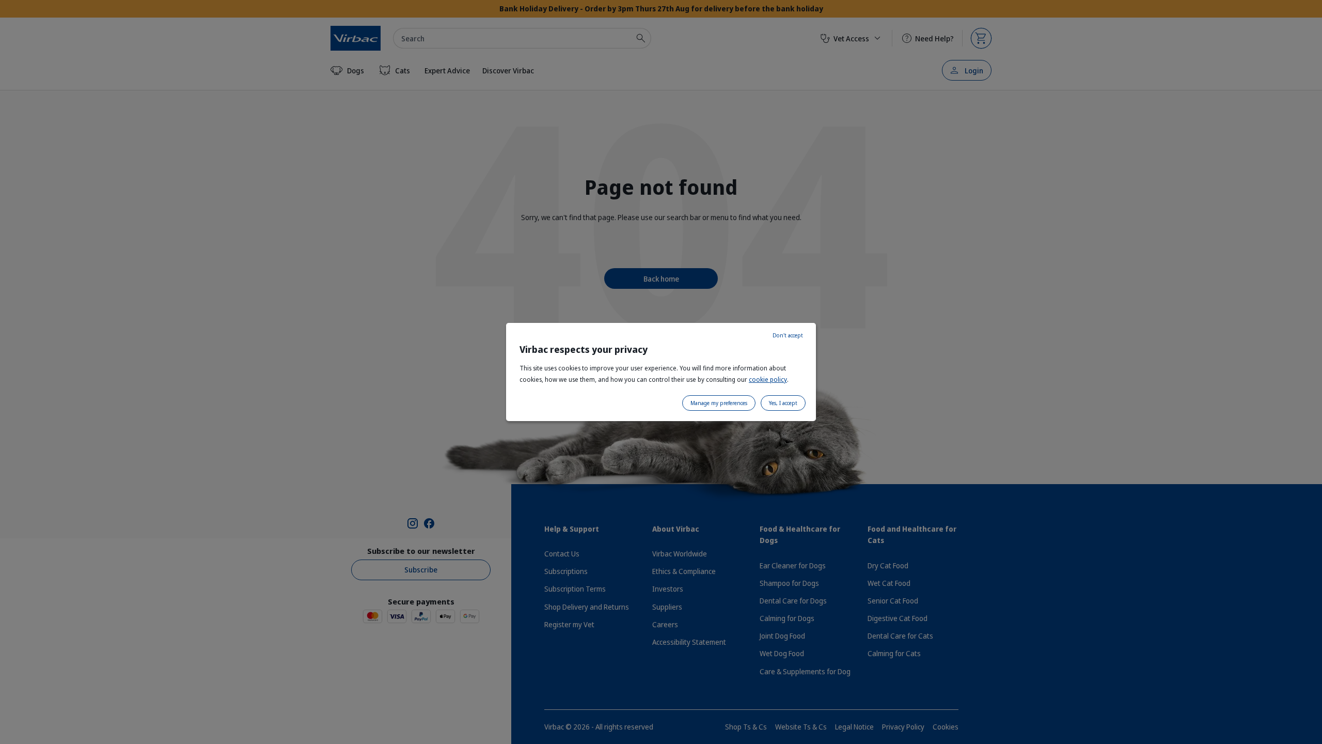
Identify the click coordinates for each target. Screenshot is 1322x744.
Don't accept (788, 335)
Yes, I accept (783, 403)
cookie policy (768, 379)
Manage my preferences (718, 403)
